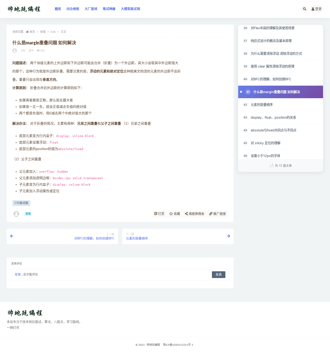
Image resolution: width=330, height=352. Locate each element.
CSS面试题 (21, 203)
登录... (19, 274)
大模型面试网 (130, 9)
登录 (318, 9)
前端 (43, 31)
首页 (32, 31)
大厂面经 (91, 9)
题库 (58, 9)
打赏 (160, 213)
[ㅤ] (15, 50)
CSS (53, 31)
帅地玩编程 (153, 344)
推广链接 (219, 213)
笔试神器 (109, 9)
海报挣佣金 (196, 213)
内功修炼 (72, 9)
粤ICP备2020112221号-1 (178, 344)
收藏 (176, 213)
